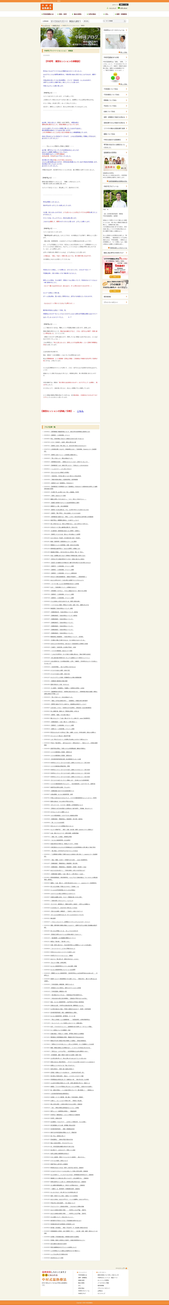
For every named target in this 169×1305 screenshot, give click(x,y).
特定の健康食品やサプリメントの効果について (63, 1247)
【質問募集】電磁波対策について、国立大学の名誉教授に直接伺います (70, 431)
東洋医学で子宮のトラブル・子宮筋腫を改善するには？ (66, 1220)
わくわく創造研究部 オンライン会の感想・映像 (64, 966)
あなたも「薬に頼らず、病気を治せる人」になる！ (65, 959)
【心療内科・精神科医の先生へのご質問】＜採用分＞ (65, 531)
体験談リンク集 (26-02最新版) (59, 506)
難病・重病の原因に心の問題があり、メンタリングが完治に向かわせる (71, 1047)
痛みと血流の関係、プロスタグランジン (62, 1143)
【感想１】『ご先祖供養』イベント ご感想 (62, 729)
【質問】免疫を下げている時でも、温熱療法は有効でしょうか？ (68, 704)
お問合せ (100, 1291)
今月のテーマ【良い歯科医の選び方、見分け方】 (64, 527)
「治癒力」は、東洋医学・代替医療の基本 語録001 (65, 1188)
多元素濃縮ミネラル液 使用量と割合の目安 (63, 1125)
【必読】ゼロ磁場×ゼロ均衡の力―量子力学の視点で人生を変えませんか (71, 562)
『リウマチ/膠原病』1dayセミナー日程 (61, 650)
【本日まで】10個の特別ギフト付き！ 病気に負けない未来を (67, 559)
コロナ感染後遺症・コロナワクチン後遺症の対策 (64, 815)
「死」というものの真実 (57, 822)
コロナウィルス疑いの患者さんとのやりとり (63, 893)
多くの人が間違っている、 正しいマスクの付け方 (64, 931)
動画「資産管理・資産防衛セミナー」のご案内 (63, 541)
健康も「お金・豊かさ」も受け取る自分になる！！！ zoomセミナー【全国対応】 (74, 883)
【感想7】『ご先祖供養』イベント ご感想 (62, 566)
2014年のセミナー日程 (57, 1258)
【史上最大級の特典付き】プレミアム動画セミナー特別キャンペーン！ (70, 657)
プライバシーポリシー (111, 302)
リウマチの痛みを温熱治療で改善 (114, 128)
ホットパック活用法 (103, 1280)
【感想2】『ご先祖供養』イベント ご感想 (62, 725)
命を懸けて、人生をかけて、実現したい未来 (63, 1150)
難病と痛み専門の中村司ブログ (113, 253)
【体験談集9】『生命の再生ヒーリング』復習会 (64, 615)
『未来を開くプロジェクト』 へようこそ (62, 900)
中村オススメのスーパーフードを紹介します (63, 952)
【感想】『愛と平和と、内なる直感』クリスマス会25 (65, 513)
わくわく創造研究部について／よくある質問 (63, 969)
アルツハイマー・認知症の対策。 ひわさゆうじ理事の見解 (67, 1206)
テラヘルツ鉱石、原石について (59, 1160)
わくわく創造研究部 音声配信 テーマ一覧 (63, 1016)
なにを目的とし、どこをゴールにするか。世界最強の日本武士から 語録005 (72, 1174)
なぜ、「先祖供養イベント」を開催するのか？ (63, 587)
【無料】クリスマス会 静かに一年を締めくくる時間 (65, 534)
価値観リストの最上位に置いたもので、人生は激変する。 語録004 (69, 1178)
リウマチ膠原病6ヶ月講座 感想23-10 (61, 752)
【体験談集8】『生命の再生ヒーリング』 (62, 619)
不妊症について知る (110, 106)
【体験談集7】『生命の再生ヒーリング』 (62, 622)
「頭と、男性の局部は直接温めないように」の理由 (65, 1107)
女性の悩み (81, 1288)
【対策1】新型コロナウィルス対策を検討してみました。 (66, 934)
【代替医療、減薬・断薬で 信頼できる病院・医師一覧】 (66, 1055)
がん (79, 1285)
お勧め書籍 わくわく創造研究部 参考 (62, 794)
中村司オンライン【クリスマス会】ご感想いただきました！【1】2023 (70, 776)
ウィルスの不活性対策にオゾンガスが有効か (63, 890)
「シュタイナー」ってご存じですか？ (61, 469)
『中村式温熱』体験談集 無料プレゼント (62, 984)
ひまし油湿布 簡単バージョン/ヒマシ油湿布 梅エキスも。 (68, 1157)
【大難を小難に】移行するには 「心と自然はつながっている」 (68, 640)
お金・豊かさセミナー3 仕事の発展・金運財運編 (64, 833)
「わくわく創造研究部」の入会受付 (60, 840)
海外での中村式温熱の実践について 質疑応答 (63, 1132)
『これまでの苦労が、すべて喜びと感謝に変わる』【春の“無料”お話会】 (71, 654)
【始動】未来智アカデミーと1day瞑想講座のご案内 (65, 502)
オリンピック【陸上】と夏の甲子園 (60, 736)
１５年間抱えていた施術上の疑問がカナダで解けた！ (65, 1250)
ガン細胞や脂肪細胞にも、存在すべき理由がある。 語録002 (68, 1185)
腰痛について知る (109, 134)
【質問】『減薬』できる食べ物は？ (60, 714)
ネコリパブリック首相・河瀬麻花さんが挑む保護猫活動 (66, 677)
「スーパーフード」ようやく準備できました (63, 948)
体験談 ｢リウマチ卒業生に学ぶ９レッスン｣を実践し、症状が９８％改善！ (72, 1086)
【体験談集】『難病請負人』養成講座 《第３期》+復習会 (66, 819)
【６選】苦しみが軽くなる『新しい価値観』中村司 (65, 492)
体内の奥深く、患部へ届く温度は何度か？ (62, 1069)
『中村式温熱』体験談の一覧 (59, 991)
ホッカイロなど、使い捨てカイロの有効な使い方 (64, 1192)
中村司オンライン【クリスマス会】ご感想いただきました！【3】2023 (70, 769)
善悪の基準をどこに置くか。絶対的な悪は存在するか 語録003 (68, 1181)
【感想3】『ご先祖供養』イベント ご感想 (62, 598)
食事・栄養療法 (82, 1277)
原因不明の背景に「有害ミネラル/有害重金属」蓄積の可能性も (68, 748)
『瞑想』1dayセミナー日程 (58, 495)
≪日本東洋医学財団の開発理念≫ (60, 1093)
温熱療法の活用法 (110, 152)
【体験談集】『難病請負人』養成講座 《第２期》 (64, 863)
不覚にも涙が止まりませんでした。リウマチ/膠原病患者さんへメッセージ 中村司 (74, 798)
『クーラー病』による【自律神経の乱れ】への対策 (65, 583)
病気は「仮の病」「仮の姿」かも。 (60, 941)
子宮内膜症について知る (111, 94)
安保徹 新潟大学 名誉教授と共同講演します (63, 1224)
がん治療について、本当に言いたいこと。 (62, 1217)
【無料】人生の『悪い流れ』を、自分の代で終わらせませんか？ (68, 445)
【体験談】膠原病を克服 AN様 (59, 681)
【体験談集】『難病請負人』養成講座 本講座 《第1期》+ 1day (68, 867)
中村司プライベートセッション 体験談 (62, 955)
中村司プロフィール (83, 1291)
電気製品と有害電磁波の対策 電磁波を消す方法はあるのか (67, 1037)
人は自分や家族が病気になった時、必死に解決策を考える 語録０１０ (70, 1083)
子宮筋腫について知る (111, 89)
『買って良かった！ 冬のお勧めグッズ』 (62, 697)
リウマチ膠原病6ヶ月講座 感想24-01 (61, 755)
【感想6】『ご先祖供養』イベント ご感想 (62, 569)
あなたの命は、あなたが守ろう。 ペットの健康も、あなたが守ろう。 (70, 1199)
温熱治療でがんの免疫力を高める (114, 123)
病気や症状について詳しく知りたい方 (108, 1275)
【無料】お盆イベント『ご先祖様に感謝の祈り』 (64, 454)
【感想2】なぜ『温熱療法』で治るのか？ (62, 483)
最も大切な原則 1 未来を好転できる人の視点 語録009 (66, 1104)
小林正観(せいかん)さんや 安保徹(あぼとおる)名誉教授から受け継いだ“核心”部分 (73, 847)
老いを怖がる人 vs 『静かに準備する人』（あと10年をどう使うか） (69, 523)
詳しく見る (124, 52)
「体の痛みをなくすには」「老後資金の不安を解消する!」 (67, 995)
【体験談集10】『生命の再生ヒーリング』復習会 (64, 612)
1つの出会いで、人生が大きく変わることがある (64, 907)
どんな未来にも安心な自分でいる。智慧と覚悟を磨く (65, 601)
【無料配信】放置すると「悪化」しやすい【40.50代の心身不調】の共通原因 (72, 516)
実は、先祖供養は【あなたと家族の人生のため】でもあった (67, 438)
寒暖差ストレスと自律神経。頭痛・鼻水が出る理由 (65, 545)
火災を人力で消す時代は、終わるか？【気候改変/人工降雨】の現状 (69, 643)
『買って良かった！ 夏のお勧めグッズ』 (62, 458)
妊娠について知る (109, 111)
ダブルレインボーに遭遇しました (60, 812)
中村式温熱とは (82, 1275)
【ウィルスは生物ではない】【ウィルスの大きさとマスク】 (67, 914)
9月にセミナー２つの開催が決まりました (62, 826)
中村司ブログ (56, 25)
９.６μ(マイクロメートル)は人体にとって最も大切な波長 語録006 (69, 1171)
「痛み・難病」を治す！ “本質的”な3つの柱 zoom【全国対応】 (69, 860)
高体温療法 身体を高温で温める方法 (62, 1139)
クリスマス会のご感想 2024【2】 (60, 670)
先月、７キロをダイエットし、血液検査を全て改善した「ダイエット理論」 (72, 1026)
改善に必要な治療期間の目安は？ (60, 1153)
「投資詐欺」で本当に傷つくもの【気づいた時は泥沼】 (66, 476)
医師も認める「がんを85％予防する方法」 (62, 801)
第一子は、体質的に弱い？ (58, 1136)
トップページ (46, 25)
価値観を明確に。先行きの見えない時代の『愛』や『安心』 (67, 552)
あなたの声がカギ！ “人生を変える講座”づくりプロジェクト (67, 580)
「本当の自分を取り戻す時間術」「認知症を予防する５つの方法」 (69, 998)
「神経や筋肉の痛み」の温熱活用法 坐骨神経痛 (64, 479)
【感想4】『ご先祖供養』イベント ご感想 (62, 594)
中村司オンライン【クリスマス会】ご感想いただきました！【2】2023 (70, 773)
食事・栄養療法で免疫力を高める (114, 117)
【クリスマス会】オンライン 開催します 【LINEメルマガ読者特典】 (70, 780)
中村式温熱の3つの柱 (111, 57)
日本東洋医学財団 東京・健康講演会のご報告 (64, 1012)
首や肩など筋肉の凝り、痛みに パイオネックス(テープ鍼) (67, 1076)
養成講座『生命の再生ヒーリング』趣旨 (62, 608)
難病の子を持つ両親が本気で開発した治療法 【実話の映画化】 (68, 1040)
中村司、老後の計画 (56, 1118)
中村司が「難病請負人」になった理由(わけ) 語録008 (65, 1114)
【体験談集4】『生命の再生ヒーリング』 (62, 633)
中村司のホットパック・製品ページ (107, 1277)
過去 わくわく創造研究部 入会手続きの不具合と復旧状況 (67, 1002)
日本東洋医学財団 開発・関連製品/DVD (62, 1129)
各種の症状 (81, 1280)
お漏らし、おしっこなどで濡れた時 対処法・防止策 (67, 1100)
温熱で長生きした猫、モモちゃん (60, 684)
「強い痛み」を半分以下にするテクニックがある (64, 850)
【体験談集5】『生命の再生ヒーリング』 (62, 629)
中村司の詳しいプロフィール (118, 248)
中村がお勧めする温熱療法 (112, 139)
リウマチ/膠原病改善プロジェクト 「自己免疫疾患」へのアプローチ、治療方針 (73, 783)
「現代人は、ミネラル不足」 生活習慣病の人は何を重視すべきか (70, 1051)
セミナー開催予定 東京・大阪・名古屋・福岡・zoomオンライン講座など (72, 829)
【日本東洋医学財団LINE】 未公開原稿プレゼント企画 (66, 759)
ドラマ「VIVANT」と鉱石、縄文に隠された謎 (63, 442)
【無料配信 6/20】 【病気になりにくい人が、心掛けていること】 (70, 461)
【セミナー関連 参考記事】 (59, 962)
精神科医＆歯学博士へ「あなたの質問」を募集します (65, 548)
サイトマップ (112, 8)
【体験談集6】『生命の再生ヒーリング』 (62, 626)
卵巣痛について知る (110, 100)
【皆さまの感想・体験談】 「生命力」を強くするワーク (67, 911)
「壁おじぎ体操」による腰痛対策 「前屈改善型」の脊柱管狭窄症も (70, 1019)
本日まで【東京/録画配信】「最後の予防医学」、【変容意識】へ (69, 576)
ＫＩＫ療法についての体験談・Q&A (60, 1030)
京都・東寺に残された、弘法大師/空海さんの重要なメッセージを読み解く (71, 945)
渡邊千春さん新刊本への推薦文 (59, 1164)
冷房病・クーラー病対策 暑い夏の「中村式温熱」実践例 (67, 1097)
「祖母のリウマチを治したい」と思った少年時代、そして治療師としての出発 (72, 1044)
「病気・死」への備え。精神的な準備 (61, 836)
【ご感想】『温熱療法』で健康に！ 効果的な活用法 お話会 (67, 688)
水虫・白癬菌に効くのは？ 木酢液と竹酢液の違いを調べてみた (68, 555)
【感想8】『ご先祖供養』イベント (60, 435)
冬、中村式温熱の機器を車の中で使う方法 (62, 1146)
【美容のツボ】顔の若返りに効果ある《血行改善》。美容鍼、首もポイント (72, 808)
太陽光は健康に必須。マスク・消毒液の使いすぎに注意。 (67, 897)
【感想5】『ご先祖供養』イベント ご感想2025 (64, 573)
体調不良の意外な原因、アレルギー (60, 787)
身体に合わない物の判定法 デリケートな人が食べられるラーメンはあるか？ (73, 1062)
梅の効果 (53, 918)
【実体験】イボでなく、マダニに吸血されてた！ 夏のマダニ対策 (69, 590)
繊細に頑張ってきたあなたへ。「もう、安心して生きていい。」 (68, 499)
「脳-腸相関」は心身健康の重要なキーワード (63, 938)
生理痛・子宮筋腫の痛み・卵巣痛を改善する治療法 (65, 1236)
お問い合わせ (123, 8)
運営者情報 (107, 296)
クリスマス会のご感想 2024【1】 (60, 674)
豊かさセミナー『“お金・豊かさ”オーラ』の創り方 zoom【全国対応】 (70, 718)
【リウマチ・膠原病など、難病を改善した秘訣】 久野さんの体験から (70, 904)
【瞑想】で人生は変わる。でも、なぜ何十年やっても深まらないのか (70, 509)
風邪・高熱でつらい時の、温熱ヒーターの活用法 (64, 1196)
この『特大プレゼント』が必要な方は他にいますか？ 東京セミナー (69, 739)
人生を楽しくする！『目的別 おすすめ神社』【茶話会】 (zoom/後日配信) (71, 707)
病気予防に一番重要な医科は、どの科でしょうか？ (65, 520)
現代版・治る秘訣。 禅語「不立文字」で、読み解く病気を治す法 (69, 1227)
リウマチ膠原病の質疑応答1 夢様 (60, 766)
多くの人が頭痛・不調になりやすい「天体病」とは (65, 886)
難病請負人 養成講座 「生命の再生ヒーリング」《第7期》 (67, 636)
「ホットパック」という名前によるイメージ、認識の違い (67, 1023)
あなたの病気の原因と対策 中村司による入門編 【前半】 (68, 1213)
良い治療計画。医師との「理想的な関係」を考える (65, 711)
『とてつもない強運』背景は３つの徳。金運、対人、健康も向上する (70, 605)
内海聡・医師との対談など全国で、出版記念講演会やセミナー (68, 1240)
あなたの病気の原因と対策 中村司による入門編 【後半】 (68, 1210)
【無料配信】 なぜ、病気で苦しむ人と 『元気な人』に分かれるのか (69, 465)
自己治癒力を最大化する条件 (59, 1243)
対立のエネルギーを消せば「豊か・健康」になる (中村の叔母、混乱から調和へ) (73, 732)
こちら (80, 411)
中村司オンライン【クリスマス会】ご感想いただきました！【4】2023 (70, 762)
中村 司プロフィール (111, 186)
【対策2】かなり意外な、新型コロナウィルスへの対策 (66, 988)
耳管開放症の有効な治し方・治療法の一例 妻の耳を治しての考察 (70, 1079)
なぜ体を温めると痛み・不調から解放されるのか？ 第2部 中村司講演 (71, 1009)
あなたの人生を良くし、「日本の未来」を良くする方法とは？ (68, 870)
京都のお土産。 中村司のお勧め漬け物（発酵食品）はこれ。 (67, 1005)
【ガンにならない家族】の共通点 (60, 472)
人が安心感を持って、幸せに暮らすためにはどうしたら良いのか (68, 1058)
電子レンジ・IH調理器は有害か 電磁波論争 (63, 1111)
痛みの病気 (81, 1283)
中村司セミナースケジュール (114, 30)
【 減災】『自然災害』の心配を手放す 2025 (63, 647)
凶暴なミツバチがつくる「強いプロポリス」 (63, 1065)
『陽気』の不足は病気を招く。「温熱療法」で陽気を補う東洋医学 (69, 700)
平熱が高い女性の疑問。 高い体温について (63, 1203)
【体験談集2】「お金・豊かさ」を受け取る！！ (64, 721)
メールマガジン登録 (103, 1283)
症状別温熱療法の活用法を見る (118, 181)
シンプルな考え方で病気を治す (59, 1254)
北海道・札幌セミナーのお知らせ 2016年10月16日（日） (68, 1072)
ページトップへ (121, 1268)
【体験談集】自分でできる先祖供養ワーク (62, 791)
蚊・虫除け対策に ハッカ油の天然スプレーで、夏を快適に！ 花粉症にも (72, 1090)
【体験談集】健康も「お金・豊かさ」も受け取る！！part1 (68, 874)
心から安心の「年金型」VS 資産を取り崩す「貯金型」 (66, 538)
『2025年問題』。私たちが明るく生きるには (63, 667)
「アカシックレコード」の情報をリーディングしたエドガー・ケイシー (70, 922)
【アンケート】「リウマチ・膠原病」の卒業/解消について (67, 805)
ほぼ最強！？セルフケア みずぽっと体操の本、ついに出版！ (68, 1121)
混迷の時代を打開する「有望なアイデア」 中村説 (64, 843)
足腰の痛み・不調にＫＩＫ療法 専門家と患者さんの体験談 (67, 1033)
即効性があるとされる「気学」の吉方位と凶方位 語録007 (67, 1167)
